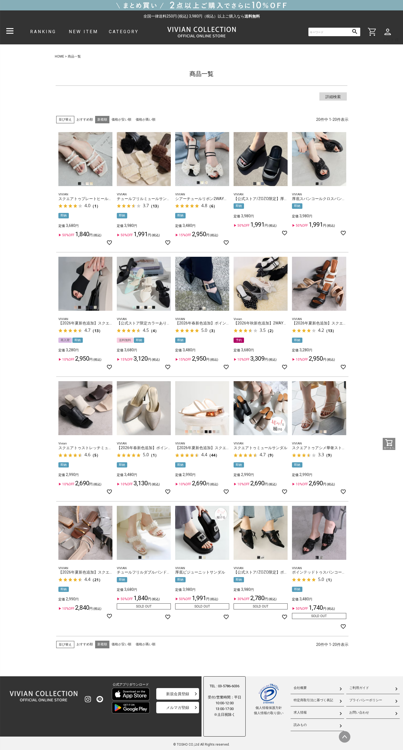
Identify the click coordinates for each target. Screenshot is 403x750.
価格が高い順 (145, 119)
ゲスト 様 (391, 40)
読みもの (300, 725)
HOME (59, 56)
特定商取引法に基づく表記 (313, 700)
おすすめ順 (84, 119)
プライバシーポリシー (365, 700)
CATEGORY (124, 31)
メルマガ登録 (177, 707)
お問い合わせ (359, 712)
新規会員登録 (177, 694)
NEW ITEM (83, 31)
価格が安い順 (121, 119)
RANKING (43, 31)
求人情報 (300, 712)
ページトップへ (344, 737)
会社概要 (300, 688)
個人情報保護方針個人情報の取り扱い (268, 710)
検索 (355, 32)
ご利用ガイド (359, 688)
